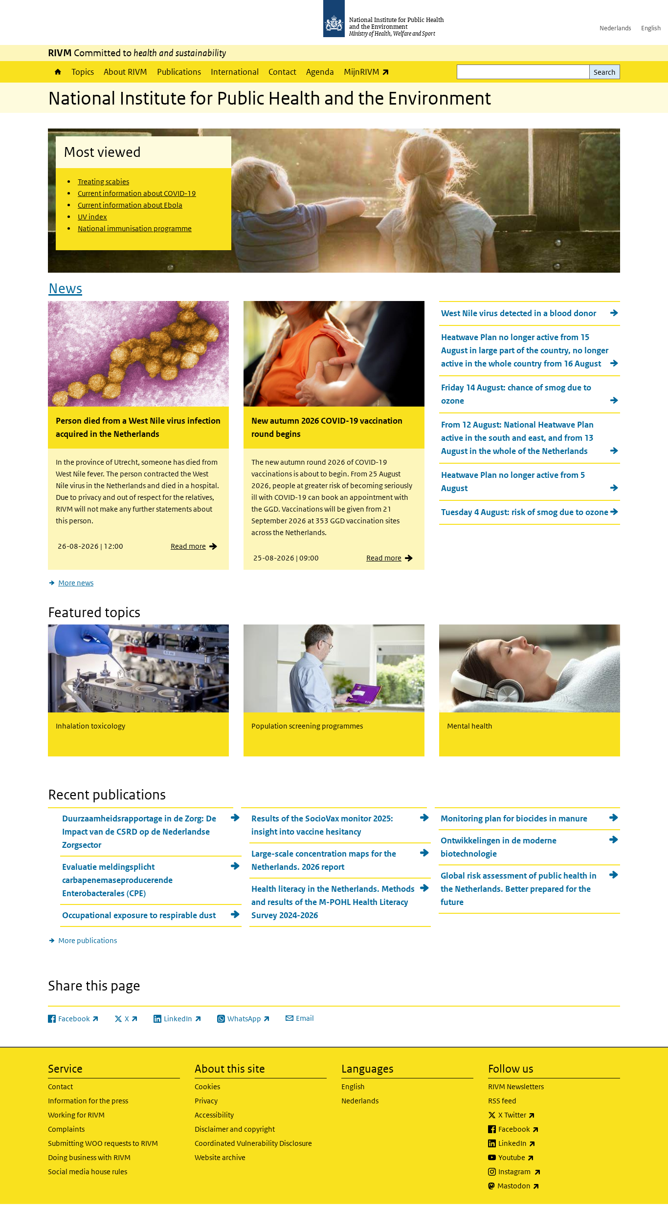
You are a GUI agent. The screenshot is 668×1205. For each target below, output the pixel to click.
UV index (92, 216)
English (651, 28)
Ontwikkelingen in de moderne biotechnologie (499, 847)
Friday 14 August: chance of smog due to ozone (516, 394)
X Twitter (542, 1114)
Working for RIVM (76, 1114)
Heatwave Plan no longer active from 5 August (513, 482)
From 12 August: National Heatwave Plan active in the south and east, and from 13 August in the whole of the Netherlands (517, 437)
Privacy (206, 1100)
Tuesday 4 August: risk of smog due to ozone (524, 512)
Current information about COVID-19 (137, 193)
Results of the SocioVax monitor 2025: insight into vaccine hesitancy (322, 825)
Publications (179, 71)
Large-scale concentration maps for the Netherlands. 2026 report (323, 860)
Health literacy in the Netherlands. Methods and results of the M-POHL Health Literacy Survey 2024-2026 (333, 902)
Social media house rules (87, 1171)
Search (605, 72)
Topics (82, 71)
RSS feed (502, 1100)
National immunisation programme (135, 228)
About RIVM (125, 71)
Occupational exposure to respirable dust (139, 915)
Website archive (220, 1157)
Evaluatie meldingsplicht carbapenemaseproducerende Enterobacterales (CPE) (117, 880)
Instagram (545, 1171)
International (235, 71)
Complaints (66, 1129)
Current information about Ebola (130, 205)
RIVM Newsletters (516, 1086)
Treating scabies (103, 181)
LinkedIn (542, 1143)
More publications (87, 940)
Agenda (320, 71)
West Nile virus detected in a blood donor (518, 313)
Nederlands (615, 28)
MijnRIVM (369, 71)
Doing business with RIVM (89, 1157)
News (65, 288)
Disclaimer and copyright (235, 1129)
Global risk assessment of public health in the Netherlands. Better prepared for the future (519, 888)
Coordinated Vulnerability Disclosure (253, 1143)
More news (75, 582)
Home (57, 72)
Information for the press (88, 1100)
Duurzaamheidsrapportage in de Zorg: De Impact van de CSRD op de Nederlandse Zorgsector (139, 831)
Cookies (207, 1086)
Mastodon (544, 1185)
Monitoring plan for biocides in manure (514, 818)
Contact (282, 71)
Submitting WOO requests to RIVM (103, 1143)
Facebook (544, 1129)
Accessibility (214, 1114)
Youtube (541, 1157)
